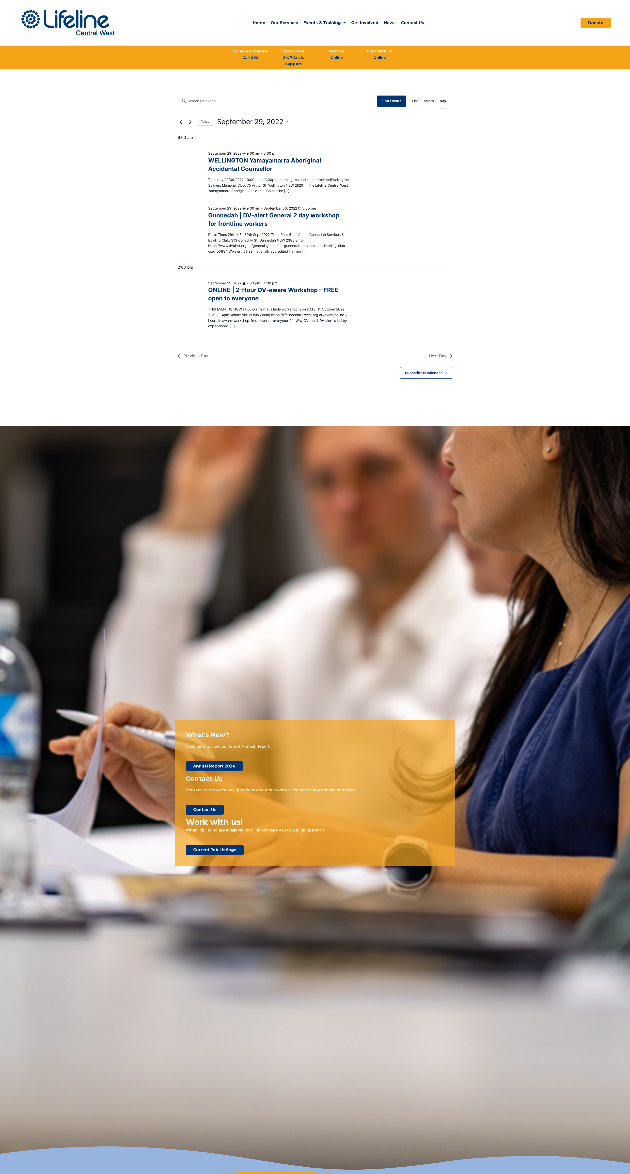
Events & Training (322, 22)
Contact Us (412, 22)
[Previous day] (181, 122)
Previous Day (196, 355)
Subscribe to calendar (423, 373)
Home (259, 22)
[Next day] (190, 122)
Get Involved (364, 22)
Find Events (391, 101)
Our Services (284, 22)
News (389, 22)
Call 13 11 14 (294, 57)
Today (205, 121)
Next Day (437, 355)
